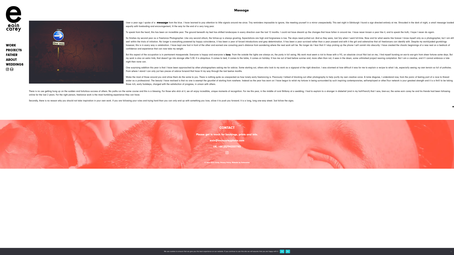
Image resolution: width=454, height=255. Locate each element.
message (162, 22)
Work (11, 45)
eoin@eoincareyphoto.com (227, 140)
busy (228, 54)
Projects (14, 50)
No (288, 251)
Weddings (14, 64)
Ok (282, 251)
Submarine (245, 163)
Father (11, 54)
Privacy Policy (225, 163)
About (11, 59)
